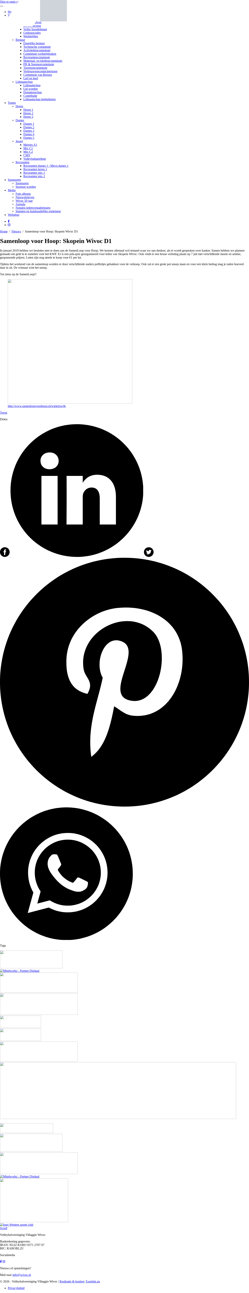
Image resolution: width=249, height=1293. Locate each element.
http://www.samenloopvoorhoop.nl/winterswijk (37, 406)
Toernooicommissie (35, 67)
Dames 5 (28, 137)
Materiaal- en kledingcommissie (42, 60)
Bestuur (20, 39)
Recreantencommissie (36, 57)
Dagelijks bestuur (34, 43)
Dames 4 (28, 134)
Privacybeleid (16, 1288)
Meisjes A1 (30, 144)
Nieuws (16, 231)
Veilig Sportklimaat (35, 29)
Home (4, 231)
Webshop (13, 214)
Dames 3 (28, 130)
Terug (3, 412)
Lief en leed (30, 78)
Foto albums (23, 193)
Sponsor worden (26, 186)
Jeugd (19, 141)
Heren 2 (28, 113)
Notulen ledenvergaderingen (33, 207)
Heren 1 (28, 109)
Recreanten (22, 162)
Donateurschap (32, 92)
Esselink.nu (93, 1281)
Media (12, 190)
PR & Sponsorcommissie (38, 64)
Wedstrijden (30, 36)
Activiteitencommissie (36, 50)
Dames (20, 120)
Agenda (20, 204)
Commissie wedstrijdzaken (39, 53)
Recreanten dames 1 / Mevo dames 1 (45, 165)
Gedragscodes (32, 32)
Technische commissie (37, 46)
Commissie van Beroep (37, 74)
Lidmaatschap (24, 81)
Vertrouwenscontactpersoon (40, 71)
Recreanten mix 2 (34, 176)
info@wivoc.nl (21, 1274)
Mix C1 (28, 148)
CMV (27, 155)
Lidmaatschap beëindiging (39, 99)
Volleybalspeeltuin (34, 158)
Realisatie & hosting (72, 1281)
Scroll (3, 1228)
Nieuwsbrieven (25, 197)
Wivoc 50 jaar (24, 200)
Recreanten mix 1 (34, 172)
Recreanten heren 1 (35, 169)
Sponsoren (14, 179)
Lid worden (30, 88)
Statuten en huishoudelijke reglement (38, 211)
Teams (12, 102)
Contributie (30, 95)
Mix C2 (28, 151)
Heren (19, 106)
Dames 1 (28, 123)
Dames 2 (28, 127)
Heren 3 (28, 116)
